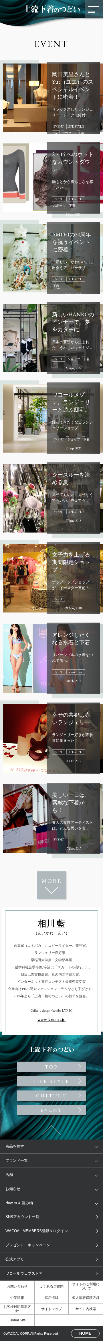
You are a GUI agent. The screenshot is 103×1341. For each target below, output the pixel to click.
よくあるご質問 (51, 1286)
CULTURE (51, 1095)
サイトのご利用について (86, 1286)
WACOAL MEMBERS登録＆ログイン (36, 1231)
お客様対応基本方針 (17, 1309)
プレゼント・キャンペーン (27, 1245)
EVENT (51, 1110)
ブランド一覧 (16, 1160)
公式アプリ (14, 1259)
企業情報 (17, 1298)
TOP (51, 333)
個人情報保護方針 (86, 1298)
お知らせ (12, 1189)
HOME (85, 1333)
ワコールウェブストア (24, 1273)
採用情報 (51, 1298)
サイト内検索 (86, 1309)
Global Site (17, 1320)
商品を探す (14, 1146)
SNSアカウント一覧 (22, 1217)
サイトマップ (51, 1309)
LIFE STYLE (51, 1081)
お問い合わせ (17, 1286)
